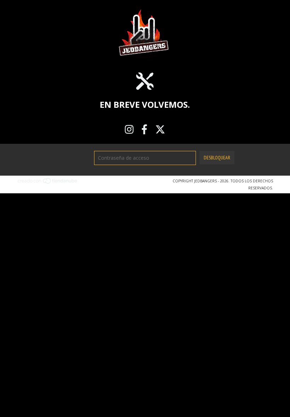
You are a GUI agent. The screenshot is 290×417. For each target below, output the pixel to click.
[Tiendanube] (48, 182)
